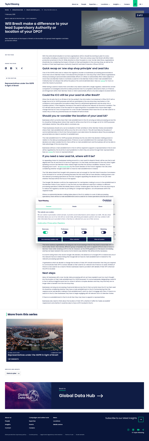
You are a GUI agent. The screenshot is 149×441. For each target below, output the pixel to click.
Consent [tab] (48, 206)
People (83, 4)
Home (7, 10)
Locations (104, 4)
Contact (8, 428)
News (55, 418)
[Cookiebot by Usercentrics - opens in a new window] (103, 200)
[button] (135, 4)
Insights (116, 4)
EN (140, 4)
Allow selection (74, 239)
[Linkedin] (6, 68)
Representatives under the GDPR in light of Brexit (19, 84)
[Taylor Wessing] (12, 4)
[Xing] (22, 68)
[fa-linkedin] (131, 430)
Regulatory (61, 223)
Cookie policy (42, 223)
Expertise (92, 4)
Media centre (58, 424)
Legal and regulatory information (51, 434)
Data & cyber (11, 373)
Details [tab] (74, 206)
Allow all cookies (99, 239)
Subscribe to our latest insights (121, 418)
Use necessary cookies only (49, 239)
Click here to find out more (34, 340)
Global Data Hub (17, 10)
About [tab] (100, 206)
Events (31, 424)
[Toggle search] (135, 4)
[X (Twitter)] (17, 68)
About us (75, 4)
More (74, 28)
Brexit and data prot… (33, 10)
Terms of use (69, 434)
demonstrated (65, 167)
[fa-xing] (141, 430)
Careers (127, 4)
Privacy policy (52, 223)
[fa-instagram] (126, 430)
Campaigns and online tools (39, 418)
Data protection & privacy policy (15, 434)
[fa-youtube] (136, 430)
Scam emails (80, 434)
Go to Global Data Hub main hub (74, 395)
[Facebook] (11, 68)
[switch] (64, 232)
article (103, 81)
